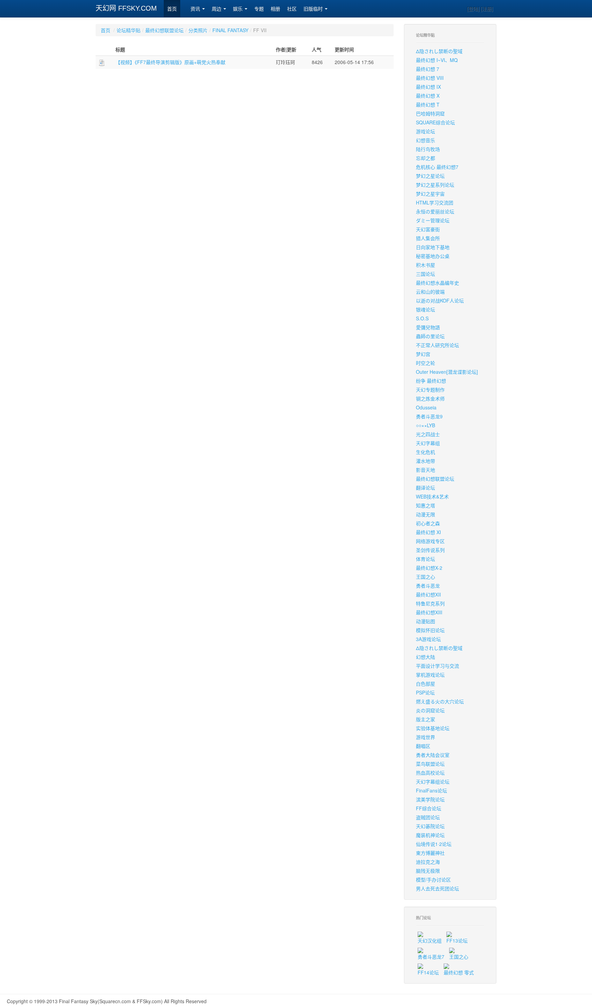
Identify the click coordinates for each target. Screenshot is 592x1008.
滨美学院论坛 (430, 799)
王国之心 (425, 576)
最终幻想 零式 (459, 972)
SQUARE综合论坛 (435, 122)
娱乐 (238, 9)
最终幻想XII (428, 594)
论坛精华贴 (128, 30)
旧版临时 (314, 9)
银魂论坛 (425, 309)
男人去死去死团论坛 (437, 888)
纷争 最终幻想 (431, 380)
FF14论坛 (428, 972)
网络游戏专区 (430, 541)
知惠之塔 (425, 505)
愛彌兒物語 (428, 327)
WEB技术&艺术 (432, 496)
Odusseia (426, 407)
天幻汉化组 (430, 940)
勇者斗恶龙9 (429, 416)
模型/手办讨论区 (433, 879)
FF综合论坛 (428, 808)
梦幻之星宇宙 (430, 193)
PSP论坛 (425, 692)
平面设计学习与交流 (437, 665)
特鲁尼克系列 (430, 603)
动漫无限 (425, 514)
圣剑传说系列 (430, 549)
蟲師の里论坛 (430, 336)
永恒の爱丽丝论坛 (435, 211)
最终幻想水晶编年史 (437, 282)
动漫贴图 (425, 621)
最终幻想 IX (428, 86)
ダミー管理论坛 (432, 220)
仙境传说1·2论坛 (434, 843)
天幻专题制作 (430, 389)
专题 (259, 9)
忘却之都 (425, 158)
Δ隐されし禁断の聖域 (439, 51)
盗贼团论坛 (428, 817)
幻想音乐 (425, 140)
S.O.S (422, 318)
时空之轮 (425, 362)
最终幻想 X (428, 95)
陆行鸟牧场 (428, 149)
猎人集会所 (428, 238)
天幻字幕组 (428, 443)
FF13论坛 (457, 940)
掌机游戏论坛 (430, 674)
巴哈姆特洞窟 (430, 113)
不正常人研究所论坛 (437, 345)
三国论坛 (425, 273)
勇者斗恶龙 (428, 585)
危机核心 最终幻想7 (437, 166)
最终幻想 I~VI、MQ (437, 60)
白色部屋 (425, 683)
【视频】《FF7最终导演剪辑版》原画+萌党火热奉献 (170, 62)
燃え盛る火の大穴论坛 (440, 701)
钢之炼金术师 (430, 398)
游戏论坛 (425, 131)
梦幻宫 (423, 354)
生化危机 (425, 451)
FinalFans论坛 (431, 790)
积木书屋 (425, 264)
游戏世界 (425, 737)
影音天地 (425, 469)
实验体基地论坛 (432, 728)
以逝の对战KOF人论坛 (440, 300)
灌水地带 (425, 460)
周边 (217, 9)
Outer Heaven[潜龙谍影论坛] (447, 371)
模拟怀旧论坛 (430, 630)
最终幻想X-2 (429, 567)
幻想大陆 (425, 656)
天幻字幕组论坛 (432, 781)
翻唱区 (423, 745)
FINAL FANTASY (230, 30)
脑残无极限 (428, 870)
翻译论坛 (425, 487)
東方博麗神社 (430, 852)
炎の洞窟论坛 (430, 710)
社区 (292, 9)
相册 (275, 9)
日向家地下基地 (432, 247)
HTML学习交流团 (434, 202)
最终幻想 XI (428, 532)
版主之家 (425, 719)
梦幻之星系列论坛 (435, 184)
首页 (172, 9)
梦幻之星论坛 (430, 175)
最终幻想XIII (429, 612)
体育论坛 (425, 558)
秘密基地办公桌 (432, 256)
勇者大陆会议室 (432, 754)
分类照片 (198, 30)
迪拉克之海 (428, 861)
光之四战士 (428, 434)
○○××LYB (425, 425)
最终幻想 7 (427, 68)
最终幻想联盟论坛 (164, 30)
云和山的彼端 (430, 291)
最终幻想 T (428, 104)
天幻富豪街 (428, 229)
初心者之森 (428, 523)
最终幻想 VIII (430, 77)
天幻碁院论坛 (430, 826)
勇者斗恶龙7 (431, 956)
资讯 (195, 9)
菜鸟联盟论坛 (430, 763)
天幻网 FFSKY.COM (126, 8)
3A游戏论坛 (428, 639)
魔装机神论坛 (430, 835)
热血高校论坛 (430, 772)
